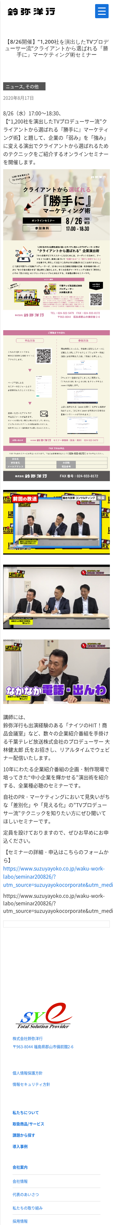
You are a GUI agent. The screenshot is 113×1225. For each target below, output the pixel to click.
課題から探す (24, 1135)
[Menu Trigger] (102, 11)
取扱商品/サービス (28, 1123)
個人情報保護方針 (28, 1073)
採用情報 (20, 1221)
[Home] (31, 11)
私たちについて (26, 1112)
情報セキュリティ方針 (31, 1084)
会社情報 (20, 1181)
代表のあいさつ (26, 1194)
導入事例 (20, 1146)
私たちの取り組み (28, 1208)
